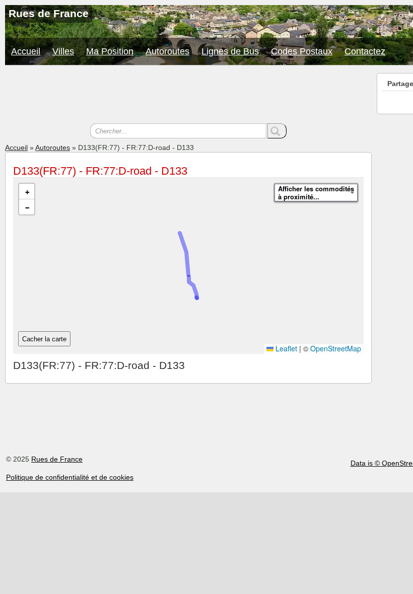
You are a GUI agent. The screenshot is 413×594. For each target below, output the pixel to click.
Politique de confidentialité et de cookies (69, 477)
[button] (26, 191)
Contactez (365, 51)
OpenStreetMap (335, 348)
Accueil (25, 51)
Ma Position (109, 51)
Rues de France (57, 459)
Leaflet (285, 348)
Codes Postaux (301, 51)
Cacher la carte (44, 339)
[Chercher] (277, 130)
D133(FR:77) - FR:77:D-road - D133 (100, 171)
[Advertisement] (188, 95)
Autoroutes (167, 51)
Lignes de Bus (230, 51)
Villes (63, 51)
